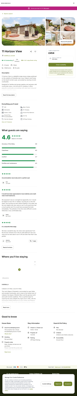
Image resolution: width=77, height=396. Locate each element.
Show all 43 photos (66, 41)
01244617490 (67, 367)
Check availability (61, 64)
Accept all (68, 384)
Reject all (58, 384)
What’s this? (8, 334)
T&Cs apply (46, 8)
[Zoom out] (35, 264)
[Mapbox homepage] (5, 278)
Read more (6, 307)
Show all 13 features (7, 122)
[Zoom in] (35, 262)
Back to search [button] (8, 13)
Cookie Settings (46, 384)
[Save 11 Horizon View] (35, 51)
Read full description (9, 95)
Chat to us (57, 367)
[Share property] (31, 51)
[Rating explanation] (13, 60)
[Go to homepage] (6, 3)
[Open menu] (73, 3)
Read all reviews (7, 247)
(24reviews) (17, 60)
